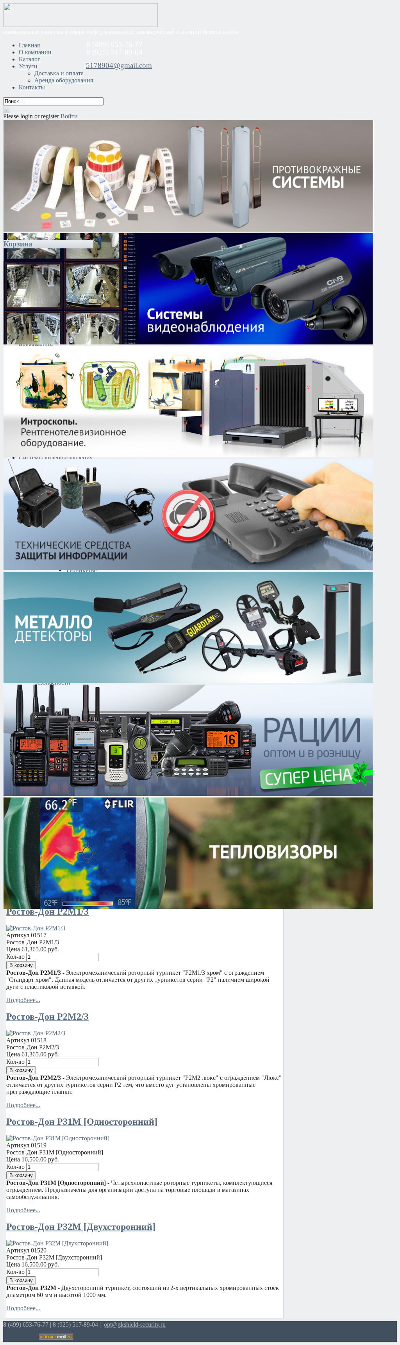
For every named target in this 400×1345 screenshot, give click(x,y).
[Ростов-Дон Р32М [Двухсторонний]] (57, 1243)
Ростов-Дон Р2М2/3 (47, 1016)
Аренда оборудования (63, 80)
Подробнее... (23, 1000)
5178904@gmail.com (119, 65)
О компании (35, 52)
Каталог (29, 59)
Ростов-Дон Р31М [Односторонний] (81, 1122)
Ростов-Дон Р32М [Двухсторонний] (80, 1227)
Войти (69, 116)
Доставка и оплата (59, 73)
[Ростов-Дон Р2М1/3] (35, 928)
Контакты (32, 87)
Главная (29, 45)
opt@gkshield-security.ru (135, 1324)
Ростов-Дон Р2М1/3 (47, 911)
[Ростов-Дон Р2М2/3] (35, 1033)
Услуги (28, 66)
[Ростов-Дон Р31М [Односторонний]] (57, 1138)
